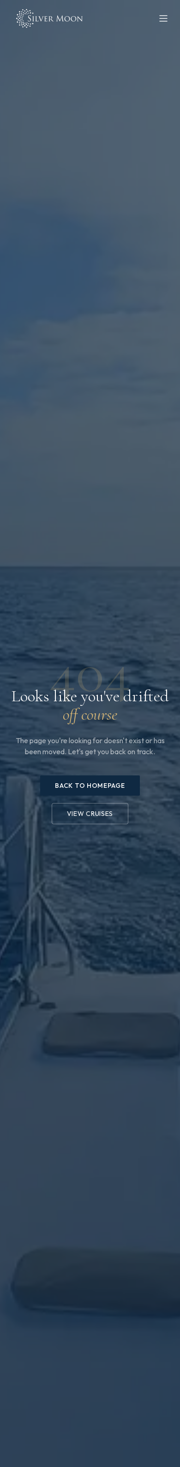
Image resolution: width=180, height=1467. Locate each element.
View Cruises (90, 813)
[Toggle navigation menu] (163, 18)
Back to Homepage (90, 785)
